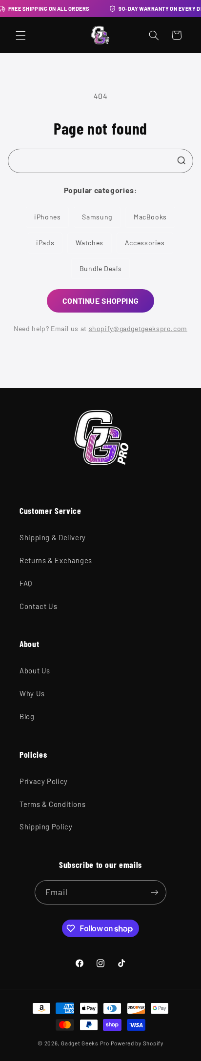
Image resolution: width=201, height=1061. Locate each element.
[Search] (181, 160)
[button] (20, 35)
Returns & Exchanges (56, 560)
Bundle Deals (101, 268)
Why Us (32, 693)
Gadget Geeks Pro (85, 1043)
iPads (45, 242)
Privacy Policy (44, 781)
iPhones (47, 217)
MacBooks (150, 217)
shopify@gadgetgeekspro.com (138, 328)
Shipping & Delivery (53, 537)
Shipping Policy (46, 826)
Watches (89, 242)
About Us (35, 670)
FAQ (26, 583)
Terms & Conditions (52, 804)
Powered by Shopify (137, 1043)
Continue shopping (100, 300)
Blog (27, 716)
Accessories (145, 242)
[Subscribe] (154, 892)
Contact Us (38, 606)
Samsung (97, 217)
